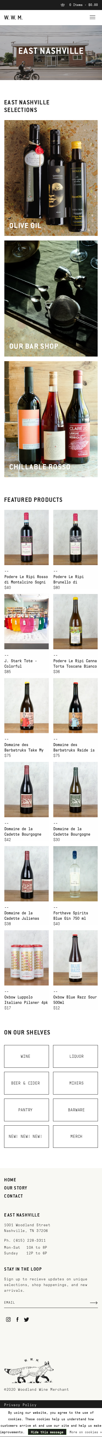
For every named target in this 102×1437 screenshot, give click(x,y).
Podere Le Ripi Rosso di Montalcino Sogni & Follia (26, 580)
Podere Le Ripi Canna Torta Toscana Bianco (75, 663)
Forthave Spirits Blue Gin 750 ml (70, 916)
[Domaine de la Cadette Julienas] (26, 873)
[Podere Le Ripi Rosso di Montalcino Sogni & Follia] (26, 537)
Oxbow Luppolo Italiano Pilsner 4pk (26, 1000)
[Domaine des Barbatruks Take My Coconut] (26, 705)
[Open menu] (92, 16)
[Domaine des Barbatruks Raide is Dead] (75, 705)
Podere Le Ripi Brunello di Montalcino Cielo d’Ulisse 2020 (70, 580)
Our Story (15, 1188)
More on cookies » (86, 1432)
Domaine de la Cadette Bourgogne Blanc (71, 832)
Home (10, 1180)
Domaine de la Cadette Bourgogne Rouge (22, 832)
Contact (13, 1196)
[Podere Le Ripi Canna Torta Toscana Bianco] (75, 621)
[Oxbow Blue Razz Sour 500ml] (75, 958)
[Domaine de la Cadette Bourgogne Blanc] (75, 789)
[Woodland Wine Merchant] (13, 17)
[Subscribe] (94, 1302)
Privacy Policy (20, 1405)
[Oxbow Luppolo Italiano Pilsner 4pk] (26, 958)
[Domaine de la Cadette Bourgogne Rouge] (26, 789)
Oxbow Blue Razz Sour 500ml (75, 1000)
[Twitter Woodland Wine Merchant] (26, 1319)
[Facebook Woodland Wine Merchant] (17, 1319)
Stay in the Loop (23, 1269)
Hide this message (47, 1432)
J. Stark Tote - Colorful (20, 663)
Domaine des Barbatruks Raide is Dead (74, 748)
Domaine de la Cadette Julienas (21, 916)
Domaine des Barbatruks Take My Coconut (24, 748)
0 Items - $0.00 (82, 5)
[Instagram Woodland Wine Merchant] (8, 1319)
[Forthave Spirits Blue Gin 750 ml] (75, 873)
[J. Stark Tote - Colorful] (26, 621)
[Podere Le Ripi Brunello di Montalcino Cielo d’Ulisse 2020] (75, 537)
